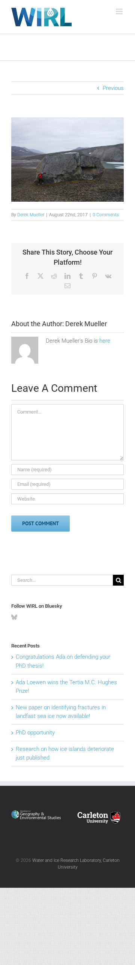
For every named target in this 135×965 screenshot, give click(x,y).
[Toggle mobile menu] (120, 11)
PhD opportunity (35, 732)
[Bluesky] (14, 617)
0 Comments (106, 214)
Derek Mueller (30, 214)
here (104, 340)
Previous (113, 88)
